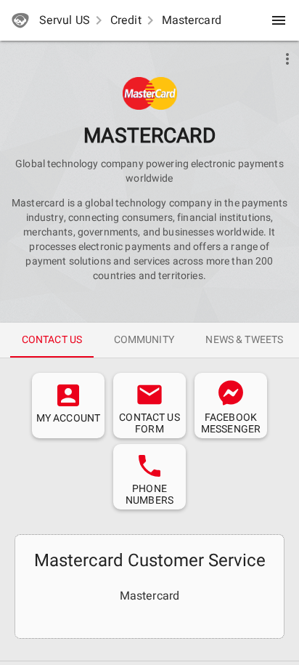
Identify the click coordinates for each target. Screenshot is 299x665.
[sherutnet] (20, 20)
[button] (150, 93)
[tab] (52, 340)
